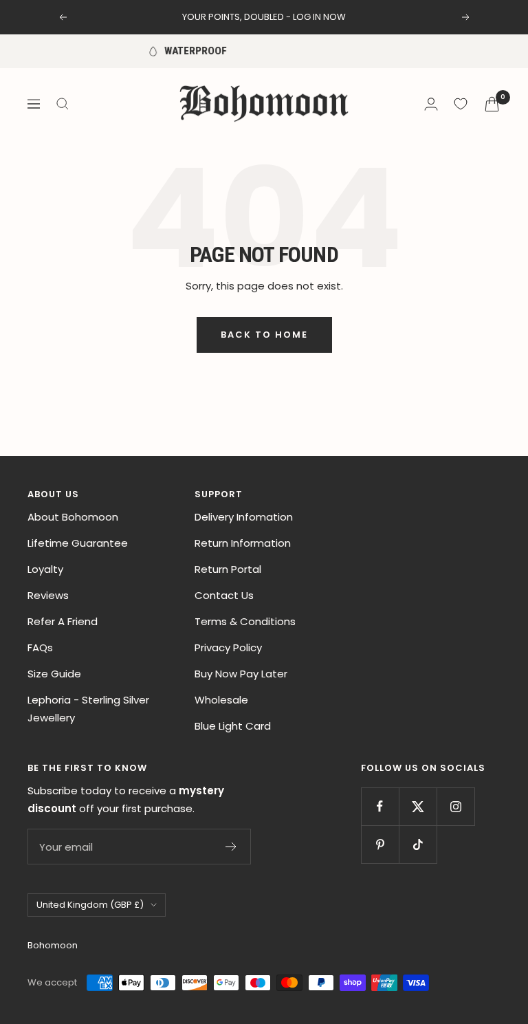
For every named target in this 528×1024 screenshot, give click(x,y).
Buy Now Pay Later (241, 673)
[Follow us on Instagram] (455, 806)
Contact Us (224, 595)
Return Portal (228, 569)
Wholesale (221, 700)
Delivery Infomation (244, 517)
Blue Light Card (233, 726)
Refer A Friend (63, 621)
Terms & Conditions (245, 621)
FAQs (40, 647)
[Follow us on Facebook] (380, 806)
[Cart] (491, 104)
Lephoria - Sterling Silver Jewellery (88, 709)
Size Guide (54, 673)
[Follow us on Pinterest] (380, 844)
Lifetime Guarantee (78, 543)
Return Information (243, 543)
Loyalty (45, 569)
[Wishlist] (460, 104)
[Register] (231, 846)
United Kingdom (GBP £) (90, 904)
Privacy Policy (228, 647)
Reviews (48, 595)
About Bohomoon (73, 517)
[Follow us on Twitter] (418, 806)
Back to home (264, 334)
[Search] (62, 104)
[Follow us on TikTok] (418, 844)
